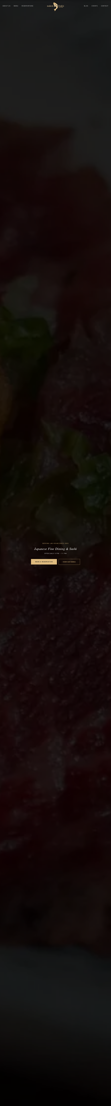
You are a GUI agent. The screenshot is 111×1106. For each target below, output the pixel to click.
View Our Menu (69, 562)
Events (95, 6)
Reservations (27, 6)
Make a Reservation (44, 562)
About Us (6, 6)
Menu (16, 6)
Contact (104, 6)
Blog (86, 6)
